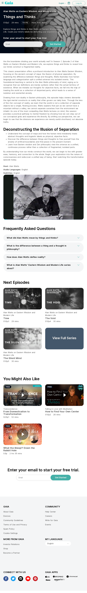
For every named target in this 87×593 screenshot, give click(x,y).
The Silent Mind (12, 358)
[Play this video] (22, 395)
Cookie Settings (10, 533)
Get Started (55, 44)
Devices (7, 516)
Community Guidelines (13, 520)
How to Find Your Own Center (62, 411)
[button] (43, 238)
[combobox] (58, 543)
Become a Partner (11, 553)
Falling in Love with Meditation (58, 409)
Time (6, 318)
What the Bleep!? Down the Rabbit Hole (19, 449)
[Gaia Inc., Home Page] (9, 2)
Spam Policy (8, 529)
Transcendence (10, 409)
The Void (50, 318)
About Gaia (8, 512)
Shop (5, 548)
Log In (79, 3)
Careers (48, 516)
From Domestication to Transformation (16, 412)
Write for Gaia (51, 520)
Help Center (50, 512)
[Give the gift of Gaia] (69, 3)
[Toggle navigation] (3, 3)
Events (48, 524)
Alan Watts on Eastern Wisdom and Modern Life (29, 11)
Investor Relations (11, 544)
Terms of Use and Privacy (15, 524)
